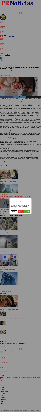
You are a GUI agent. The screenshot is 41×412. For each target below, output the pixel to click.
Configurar (14, 211)
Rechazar (20, 211)
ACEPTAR (27, 211)
